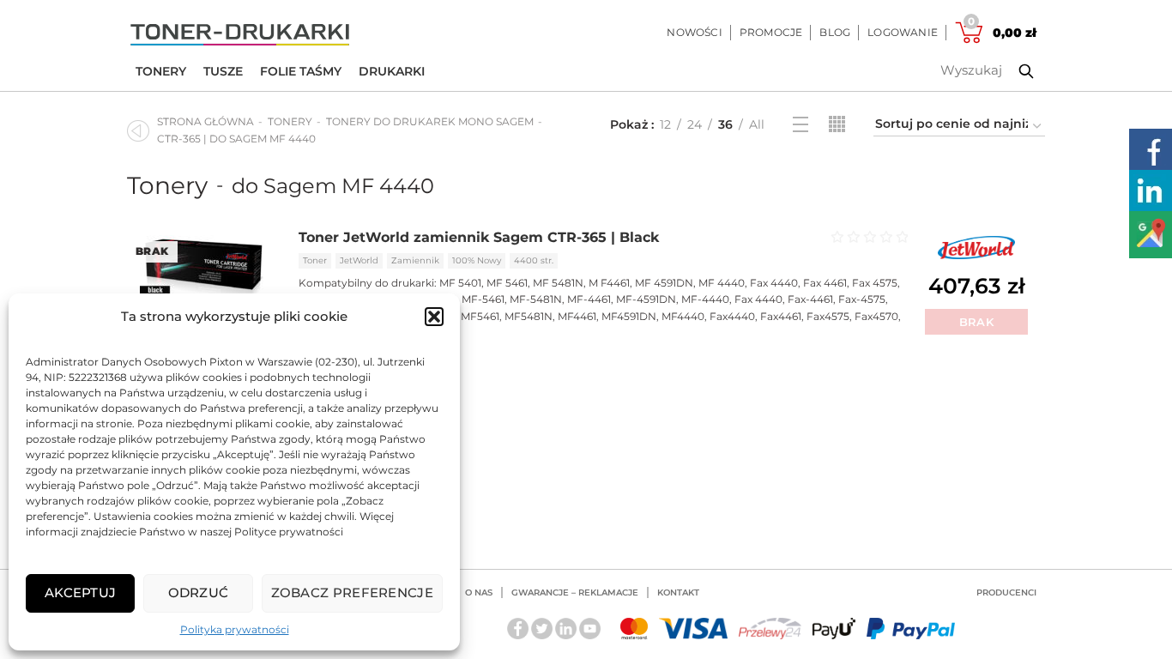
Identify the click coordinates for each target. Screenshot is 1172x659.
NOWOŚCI (694, 32)
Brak (976, 322)
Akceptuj (80, 592)
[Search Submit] (1013, 71)
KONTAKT (678, 592)
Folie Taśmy (300, 71)
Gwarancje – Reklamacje (574, 592)
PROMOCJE (771, 32)
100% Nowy (476, 260)
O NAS (478, 592)
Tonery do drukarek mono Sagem (430, 121)
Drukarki (392, 71)
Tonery (161, 71)
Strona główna (205, 121)
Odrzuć (198, 592)
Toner (315, 260)
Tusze (223, 71)
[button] (434, 316)
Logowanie (902, 32)
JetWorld (359, 260)
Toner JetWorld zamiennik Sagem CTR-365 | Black (479, 237)
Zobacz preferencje (352, 592)
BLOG (834, 32)
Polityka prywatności (234, 629)
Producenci (1006, 592)
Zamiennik (415, 260)
